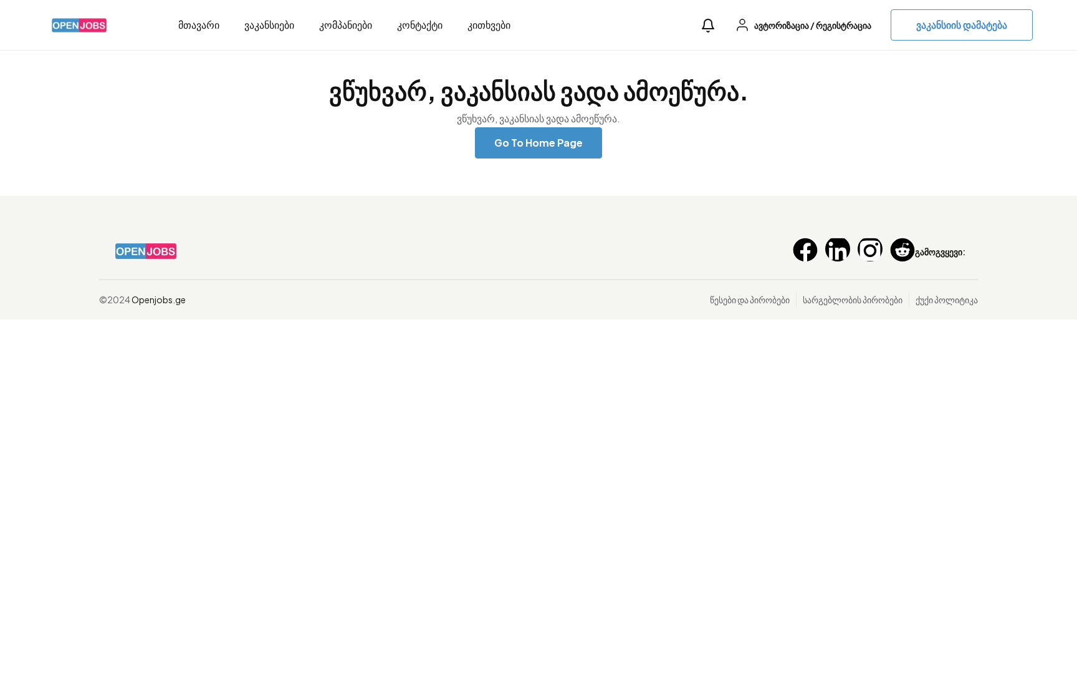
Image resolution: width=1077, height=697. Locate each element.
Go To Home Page (538, 142)
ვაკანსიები (269, 24)
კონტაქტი (420, 24)
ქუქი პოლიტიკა (947, 300)
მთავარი (198, 24)
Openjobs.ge (159, 299)
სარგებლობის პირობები (852, 300)
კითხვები (488, 24)
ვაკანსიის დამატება (961, 24)
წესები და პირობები (750, 300)
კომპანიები (345, 24)
